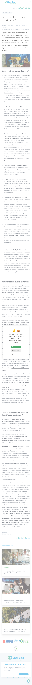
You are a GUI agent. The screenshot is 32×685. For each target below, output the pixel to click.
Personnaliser (16, 350)
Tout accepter (16, 347)
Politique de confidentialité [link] (16, 354)
